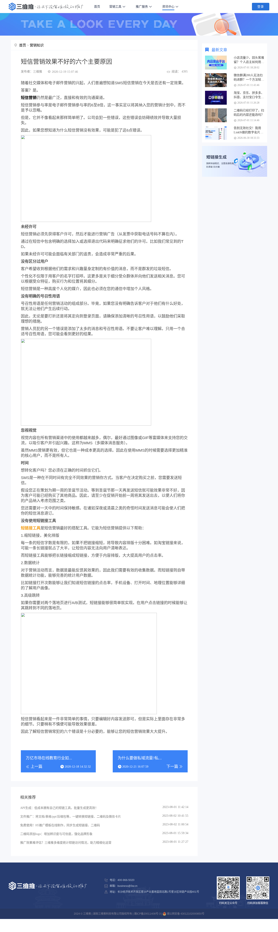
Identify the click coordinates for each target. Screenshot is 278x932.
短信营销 (28, 98)
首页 (97, 6)
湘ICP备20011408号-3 (147, 913)
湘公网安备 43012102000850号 (185, 913)
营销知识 (37, 45)
